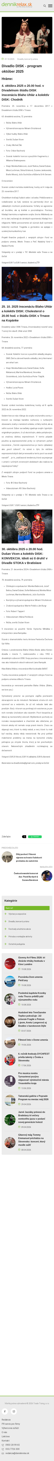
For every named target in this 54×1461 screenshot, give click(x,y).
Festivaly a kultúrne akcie (20, 929)
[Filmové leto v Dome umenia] (10, 1042)
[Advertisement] (27, 803)
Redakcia (6, 1419)
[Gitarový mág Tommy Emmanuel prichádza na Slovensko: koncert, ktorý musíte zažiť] (10, 1142)
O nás (4, 1432)
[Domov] (17, 5)
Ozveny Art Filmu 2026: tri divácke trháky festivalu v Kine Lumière (31, 960)
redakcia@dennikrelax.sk (17, 1453)
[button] (50, 6)
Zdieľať (36, 837)
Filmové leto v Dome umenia (33, 1040)
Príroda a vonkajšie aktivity (20, 936)
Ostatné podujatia (17, 944)
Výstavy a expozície (17, 914)
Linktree (6, 1436)
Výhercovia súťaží (10, 1428)
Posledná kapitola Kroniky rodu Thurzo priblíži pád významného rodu (32, 996)
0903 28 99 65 (13, 1445)
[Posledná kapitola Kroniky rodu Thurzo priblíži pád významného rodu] (10, 999)
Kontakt (6, 1440)
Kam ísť (9, 908)
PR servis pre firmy (11, 1424)
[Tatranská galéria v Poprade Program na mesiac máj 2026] (10, 1100)
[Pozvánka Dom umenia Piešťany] (10, 981)
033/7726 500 (13, 1449)
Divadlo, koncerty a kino (27, 59)
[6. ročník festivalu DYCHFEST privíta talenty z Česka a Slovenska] (10, 1060)
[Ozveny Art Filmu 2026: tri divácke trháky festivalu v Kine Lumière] (10, 963)
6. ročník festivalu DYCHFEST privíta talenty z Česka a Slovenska (34, 1057)
